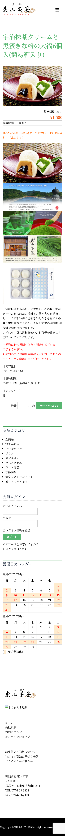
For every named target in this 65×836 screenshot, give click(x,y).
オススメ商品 (13, 463)
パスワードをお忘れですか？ (21, 544)
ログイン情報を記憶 (17, 530)
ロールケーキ (13, 449)
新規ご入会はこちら (15, 549)
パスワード (9, 518)
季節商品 (10, 472)
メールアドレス (12, 506)
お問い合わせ (13, 732)
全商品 (9, 439)
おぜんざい (12, 458)
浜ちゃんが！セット (17, 482)
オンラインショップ (17, 737)
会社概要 (10, 727)
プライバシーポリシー (19, 761)
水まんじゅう (13, 444)
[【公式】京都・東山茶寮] (19, 9)
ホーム (9, 723)
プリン (9, 453)
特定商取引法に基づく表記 (21, 757)
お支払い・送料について (20, 752)
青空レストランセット (19, 477)
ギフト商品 (12, 467)
